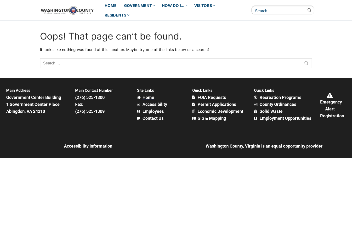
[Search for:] (176, 63)
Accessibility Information (88, 146)
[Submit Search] (310, 10)
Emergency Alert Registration (332, 108)
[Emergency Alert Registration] (330, 95)
